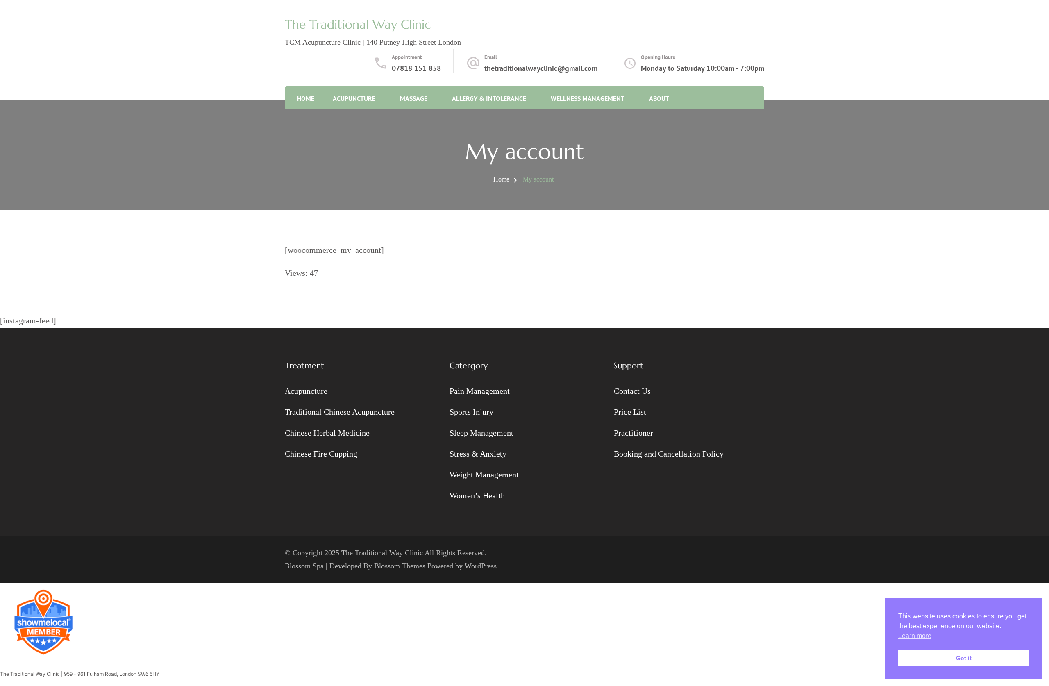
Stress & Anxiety (478, 453)
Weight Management (484, 474)
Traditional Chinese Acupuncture (340, 411)
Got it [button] (964, 658)
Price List (630, 411)
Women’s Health (477, 495)
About (659, 98)
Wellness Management (587, 98)
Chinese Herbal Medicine (327, 432)
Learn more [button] (914, 635)
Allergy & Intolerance (489, 98)
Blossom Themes (399, 566)
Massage (413, 98)
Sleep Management (481, 432)
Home (305, 98)
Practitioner (633, 432)
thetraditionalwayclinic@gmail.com (540, 68)
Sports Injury (471, 411)
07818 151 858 (416, 68)
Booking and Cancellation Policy (669, 453)
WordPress (481, 566)
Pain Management (480, 390)
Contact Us (632, 390)
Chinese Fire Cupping (321, 453)
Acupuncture (354, 98)
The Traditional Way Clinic (358, 24)
